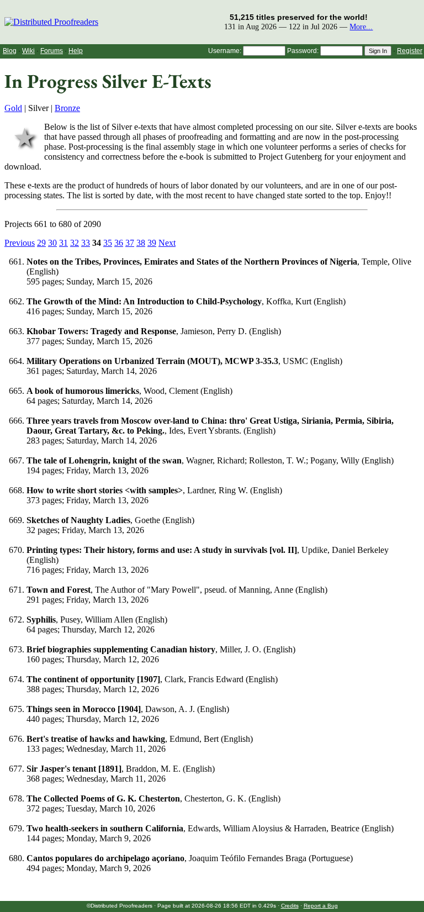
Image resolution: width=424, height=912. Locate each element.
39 (151, 242)
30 (52, 242)
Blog (10, 51)
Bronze (67, 108)
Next (167, 242)
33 (85, 242)
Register (409, 51)
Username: (224, 51)
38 (140, 242)
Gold (13, 108)
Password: (303, 51)
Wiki (28, 51)
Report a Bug (321, 906)
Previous (19, 242)
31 (63, 242)
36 (118, 242)
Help (75, 51)
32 (74, 242)
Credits (290, 906)
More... (361, 26)
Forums (51, 51)
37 (129, 242)
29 (41, 242)
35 (107, 242)
